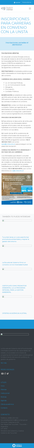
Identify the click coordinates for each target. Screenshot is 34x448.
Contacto (4, 408)
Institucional (5, 393)
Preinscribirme (26, 2)
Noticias (3, 397)
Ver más (4, 363)
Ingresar (17, 2)
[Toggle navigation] (29, 8)
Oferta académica (7, 404)
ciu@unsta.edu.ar (17, 171)
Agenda (3, 400)
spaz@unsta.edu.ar (8, 144)
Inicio (3, 386)
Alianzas (4, 389)
